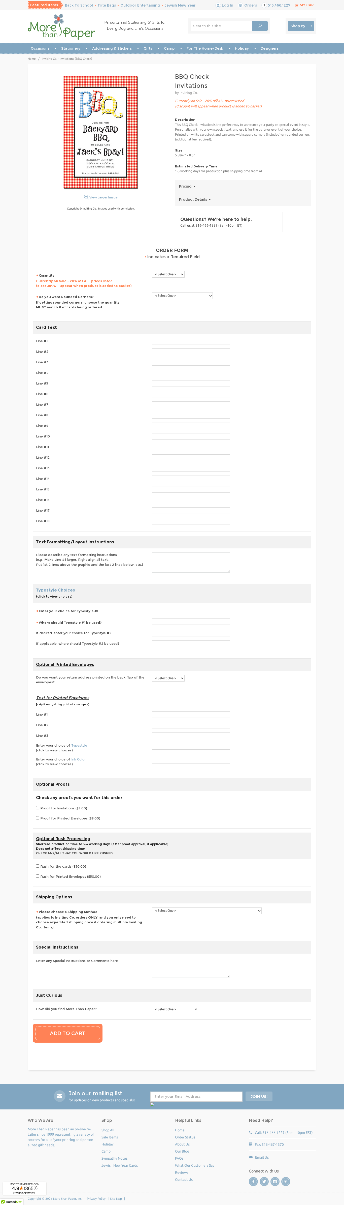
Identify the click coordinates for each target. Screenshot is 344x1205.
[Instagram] (275, 1181)
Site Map (116, 1198)
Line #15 (42, 489)
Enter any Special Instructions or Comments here (77, 961)
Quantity (84, 280)
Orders (250, 5)
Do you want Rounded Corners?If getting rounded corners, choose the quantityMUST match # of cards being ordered (78, 302)
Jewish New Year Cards (119, 1165)
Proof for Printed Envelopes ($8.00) (69, 818)
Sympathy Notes (114, 1158)
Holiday (242, 48)
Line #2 (42, 351)
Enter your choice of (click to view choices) (61, 747)
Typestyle (79, 745)
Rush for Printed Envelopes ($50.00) (70, 876)
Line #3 (42, 362)
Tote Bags (106, 5)
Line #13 (43, 468)
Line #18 (43, 521)
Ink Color (78, 759)
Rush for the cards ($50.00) (62, 866)
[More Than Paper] (61, 27)
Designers (270, 48)
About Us (182, 1144)
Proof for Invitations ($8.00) (63, 808)
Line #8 (42, 415)
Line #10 (43, 436)
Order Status (185, 1137)
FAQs (179, 1158)
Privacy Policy (96, 1198)
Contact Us (184, 1180)
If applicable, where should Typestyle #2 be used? (77, 643)
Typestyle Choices (55, 590)
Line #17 (43, 510)
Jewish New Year (180, 5)
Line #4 (42, 373)
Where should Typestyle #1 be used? (70, 623)
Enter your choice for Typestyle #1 (68, 611)
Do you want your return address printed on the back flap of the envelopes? (90, 679)
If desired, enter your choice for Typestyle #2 (73, 633)
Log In (227, 5)
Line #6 (42, 394)
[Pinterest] (285, 1181)
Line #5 (42, 383)
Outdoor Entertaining (140, 5)
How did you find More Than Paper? (66, 1009)
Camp (169, 48)
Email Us (262, 1157)
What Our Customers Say (194, 1165)
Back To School (79, 5)
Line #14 (43, 479)
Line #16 (43, 500)
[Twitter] (264, 1181)
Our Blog (182, 1151)
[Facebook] (253, 1181)
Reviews (181, 1172)
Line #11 (42, 447)
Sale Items (109, 1137)
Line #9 (42, 426)
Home (32, 58)
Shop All (107, 1130)
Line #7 (42, 404)
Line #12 (43, 457)
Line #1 (42, 341)
